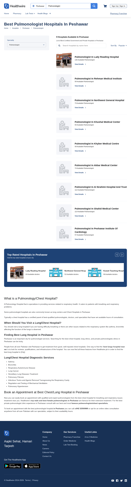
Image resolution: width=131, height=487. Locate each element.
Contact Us (46, 456)
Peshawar (26, 28)
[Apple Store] (32, 466)
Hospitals (15, 28)
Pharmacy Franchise (118, 13)
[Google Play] (12, 466)
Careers (45, 448)
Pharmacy (17, 13)
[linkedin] (126, 480)
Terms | (28, 480)
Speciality (10, 40)
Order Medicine (70, 441)
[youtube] (112, 480)
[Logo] (6, 433)
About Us (46, 441)
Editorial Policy (48, 452)
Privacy (35, 480)
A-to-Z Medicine (91, 437)
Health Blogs (42, 13)
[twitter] (121, 480)
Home (6, 13)
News (44, 445)
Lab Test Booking (71, 445)
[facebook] (117, 480)
